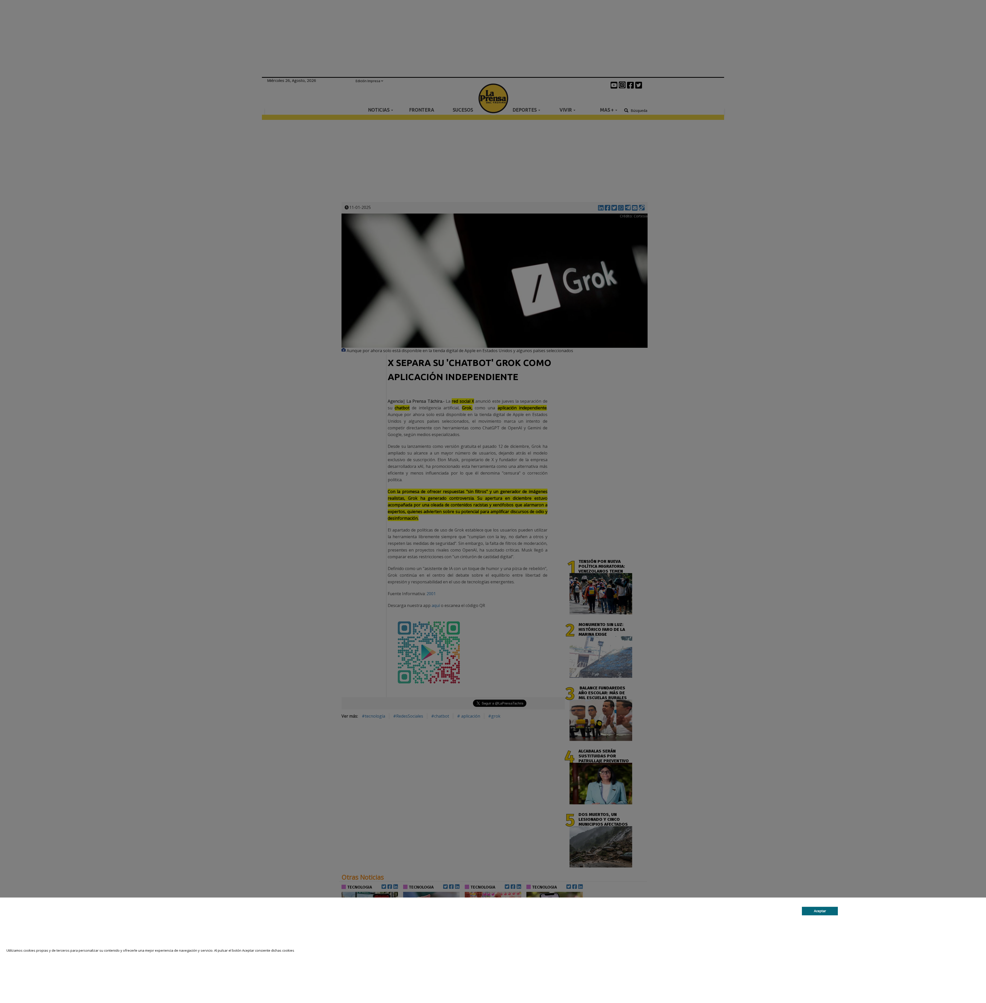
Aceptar (820, 911)
